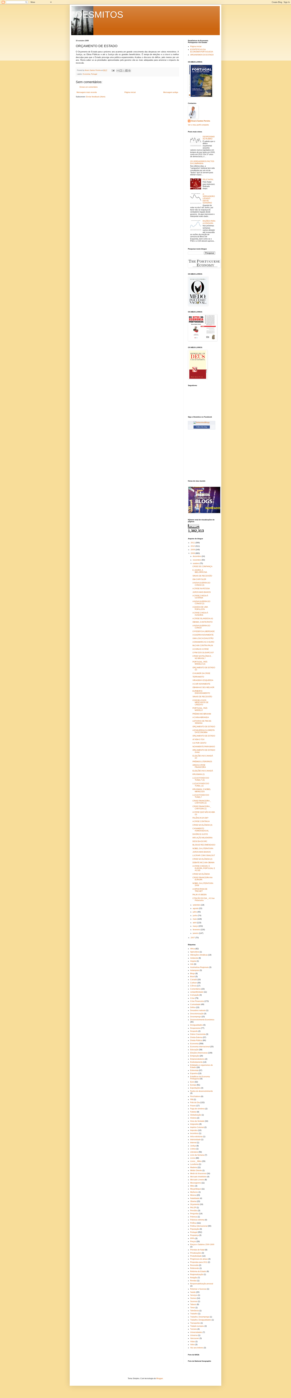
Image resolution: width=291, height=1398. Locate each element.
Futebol (193, 1112)
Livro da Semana (197, 1155)
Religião (193, 1278)
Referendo (194, 1268)
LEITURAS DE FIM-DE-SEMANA (202, 722)
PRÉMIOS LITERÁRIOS (202, 762)
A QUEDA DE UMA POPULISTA (200, 608)
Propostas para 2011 (198, 1262)
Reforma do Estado (198, 1271)
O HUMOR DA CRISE (201, 673)
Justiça (193, 1146)
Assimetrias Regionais (199, 967)
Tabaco (193, 1304)
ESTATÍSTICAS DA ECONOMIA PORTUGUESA (201, 50)
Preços (193, 1241)
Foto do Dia (195, 1102)
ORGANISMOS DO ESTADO (202, 55)
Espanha (194, 1073)
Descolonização (197, 1014)
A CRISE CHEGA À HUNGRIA (200, 614)
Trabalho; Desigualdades (200, 1320)
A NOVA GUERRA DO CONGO (201, 627)
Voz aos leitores (196, 1348)
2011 (193, 543)
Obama (193, 1201)
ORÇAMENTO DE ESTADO (203, 727)
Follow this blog (201, 427)
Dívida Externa (196, 1037)
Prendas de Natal (197, 1250)
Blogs (192, 973)
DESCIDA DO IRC (199, 841)
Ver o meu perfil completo (198, 125)
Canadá (193, 980)
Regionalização (196, 1274)
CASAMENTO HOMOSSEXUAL (200, 829)
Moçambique (195, 1189)
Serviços (193, 1295)
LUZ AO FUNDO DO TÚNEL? (200, 796)
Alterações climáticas (199, 955)
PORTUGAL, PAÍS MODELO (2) (199, 663)
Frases (193, 1106)
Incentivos (194, 1133)
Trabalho (194, 1314)
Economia (86, 74)
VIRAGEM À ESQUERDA (202, 680)
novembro (197, 560)
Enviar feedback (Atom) (95, 97)
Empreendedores (197, 1059)
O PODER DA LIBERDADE (203, 631)
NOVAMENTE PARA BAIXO (203, 747)
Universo (194, 1335)
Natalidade (194, 1198)
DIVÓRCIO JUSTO (200, 834)
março (195, 926)
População (194, 1229)
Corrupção (194, 995)
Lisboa (193, 1149)
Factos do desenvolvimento (201, 1091)
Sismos (193, 1298)
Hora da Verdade (197, 1121)
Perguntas (194, 1214)
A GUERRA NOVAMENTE (203, 635)
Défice (193, 1007)
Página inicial (130, 92)
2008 (193, 553)
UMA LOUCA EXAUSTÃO (202, 638)
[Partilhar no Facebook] (126, 70)
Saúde (193, 1292)
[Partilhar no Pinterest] (129, 70)
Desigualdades (196, 1025)
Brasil (192, 976)
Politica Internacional (198, 1226)
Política (193, 1223)
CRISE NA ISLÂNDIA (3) (202, 825)
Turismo (193, 1329)
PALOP (193, 1208)
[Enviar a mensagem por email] (117, 70)
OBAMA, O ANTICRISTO (202, 622)
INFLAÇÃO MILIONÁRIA (202, 838)
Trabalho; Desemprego (199, 1317)
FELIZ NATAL (208, 179)
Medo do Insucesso (198, 1173)
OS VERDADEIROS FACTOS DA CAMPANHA (202, 162)
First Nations (195, 1096)
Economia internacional (200, 1047)
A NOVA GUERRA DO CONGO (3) (201, 584)
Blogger (159, 1378)
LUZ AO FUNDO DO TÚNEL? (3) (200, 779)
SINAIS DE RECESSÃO (202, 576)
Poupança (194, 1235)
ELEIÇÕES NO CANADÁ (202, 771)
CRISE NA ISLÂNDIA (201, 874)
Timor (192, 1308)
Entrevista (194, 1070)
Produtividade (196, 1256)
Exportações (195, 1088)
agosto (196, 908)
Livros (192, 1158)
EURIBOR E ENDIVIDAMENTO (201, 692)
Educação (194, 1050)
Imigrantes (194, 1124)
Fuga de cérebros (197, 1109)
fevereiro (197, 930)
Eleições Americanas (198, 1053)
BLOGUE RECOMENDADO (203, 845)
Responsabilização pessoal (201, 1284)
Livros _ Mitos (196, 1161)
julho (195, 912)
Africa (192, 949)
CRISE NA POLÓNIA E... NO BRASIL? (202, 657)
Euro (192, 1082)
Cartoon (193, 983)
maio (195, 919)
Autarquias (194, 970)
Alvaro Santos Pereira (200, 121)
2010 (193, 546)
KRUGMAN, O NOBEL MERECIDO (201, 790)
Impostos (194, 1130)
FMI (191, 1099)
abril (195, 923)
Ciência (193, 986)
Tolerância (194, 1311)
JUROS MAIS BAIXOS (201, 592)
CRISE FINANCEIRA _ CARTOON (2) (201, 802)
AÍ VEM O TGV (198, 739)
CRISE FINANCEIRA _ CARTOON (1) (201, 807)
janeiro (196, 933)
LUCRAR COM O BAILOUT (203, 855)
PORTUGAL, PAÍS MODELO (199, 709)
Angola (193, 961)
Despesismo (195, 1028)
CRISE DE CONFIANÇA (202, 566)
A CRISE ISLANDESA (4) (202, 618)
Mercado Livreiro (197, 1180)
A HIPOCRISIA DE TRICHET (199, 890)
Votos (192, 1345)
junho (195, 915)
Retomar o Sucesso (198, 1289)
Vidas (192, 1341)
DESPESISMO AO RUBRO (209, 138)
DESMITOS (99, 15)
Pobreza (193, 1217)
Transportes (195, 1323)
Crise (192, 998)
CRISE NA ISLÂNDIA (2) (202, 859)
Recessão (194, 1265)
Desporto (194, 1031)
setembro (197, 905)
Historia (193, 1118)
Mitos (192, 1186)
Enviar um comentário (89, 87)
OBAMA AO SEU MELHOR (203, 687)
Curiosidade (195, 1004)
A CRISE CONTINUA (201, 821)
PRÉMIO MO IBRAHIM (201, 714)
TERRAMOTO (198, 677)
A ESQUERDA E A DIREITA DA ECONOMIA (203, 731)
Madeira (193, 1167)
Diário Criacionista (198, 1034)
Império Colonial (197, 1127)
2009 (193, 550)
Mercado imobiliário (198, 1177)
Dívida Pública (196, 1040)
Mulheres (194, 1192)
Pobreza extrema (197, 1220)
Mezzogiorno (195, 1183)
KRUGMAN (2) (198, 774)
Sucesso (193, 1301)
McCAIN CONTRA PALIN (202, 645)
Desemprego (195, 1017)
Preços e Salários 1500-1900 (202, 1244)
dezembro (197, 556)
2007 (193, 938)
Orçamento (194, 1204)
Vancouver (194, 1338)
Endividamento (196, 1062)
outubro (196, 563)
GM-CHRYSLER (199, 579)
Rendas (193, 1281)
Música (193, 1195)
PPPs (192, 1238)
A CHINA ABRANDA (200, 717)
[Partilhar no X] (123, 70)
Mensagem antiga (170, 92)
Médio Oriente (196, 1170)
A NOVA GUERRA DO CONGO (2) (201, 602)
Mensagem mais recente (87, 92)
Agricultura (194, 952)
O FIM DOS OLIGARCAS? (203, 653)
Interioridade (195, 1140)
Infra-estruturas (196, 1137)
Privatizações (195, 1253)
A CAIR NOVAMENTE (201, 684)
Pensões (193, 1211)
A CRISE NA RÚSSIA (201, 589)
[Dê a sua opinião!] (120, 70)
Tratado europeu (197, 1326)
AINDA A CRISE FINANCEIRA (199, 766)
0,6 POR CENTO (199, 743)
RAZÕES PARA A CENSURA (209, 222)
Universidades (196, 1332)
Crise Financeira (197, 1001)
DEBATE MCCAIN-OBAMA (203, 863)
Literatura (194, 1152)
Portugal (94, 74)
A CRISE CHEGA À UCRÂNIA (200, 597)
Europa (193, 1085)
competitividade (196, 992)
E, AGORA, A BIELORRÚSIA (199, 571)
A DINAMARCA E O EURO (203, 642)
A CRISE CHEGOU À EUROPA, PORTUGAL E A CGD (203, 868)
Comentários (195, 989)
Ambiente (194, 958)
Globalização (195, 1115)
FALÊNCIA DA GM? (200, 818)
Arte (192, 964)
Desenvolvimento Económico (202, 1020)
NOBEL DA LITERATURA (202, 848)
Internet (193, 1143)
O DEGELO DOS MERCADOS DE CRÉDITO (200, 702)
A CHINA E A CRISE (200, 649)
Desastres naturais (198, 1010)
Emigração (194, 1056)
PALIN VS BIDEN (199, 895)
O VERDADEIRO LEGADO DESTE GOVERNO (209, 198)
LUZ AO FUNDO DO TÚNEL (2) (200, 784)
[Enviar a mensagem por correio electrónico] (113, 70)
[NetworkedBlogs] (202, 422)
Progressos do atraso (199, 1259)
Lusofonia (194, 1164)
